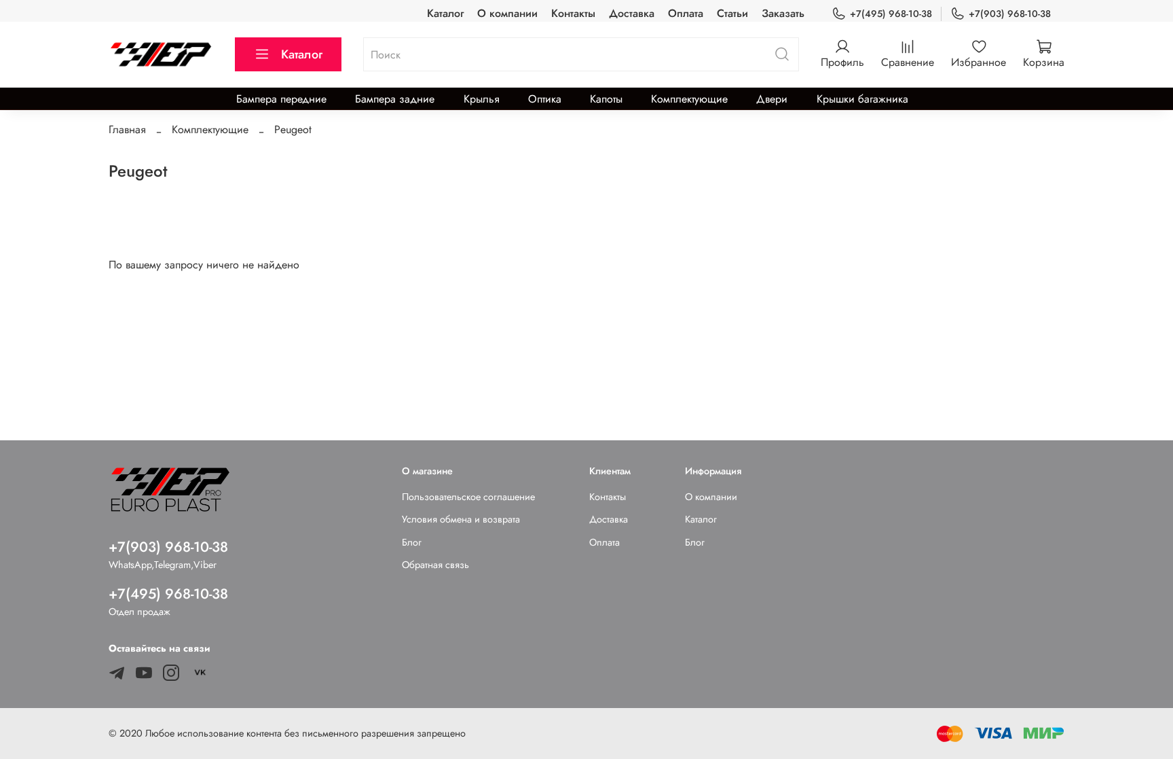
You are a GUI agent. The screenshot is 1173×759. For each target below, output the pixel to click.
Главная (127, 129)
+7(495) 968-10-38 (891, 13)
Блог (412, 542)
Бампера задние (394, 99)
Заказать (783, 13)
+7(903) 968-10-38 (1010, 13)
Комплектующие (689, 99)
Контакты (573, 13)
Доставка (631, 13)
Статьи (732, 13)
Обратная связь (435, 564)
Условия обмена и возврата (461, 519)
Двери (771, 99)
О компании (507, 13)
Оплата (685, 13)
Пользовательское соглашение (468, 497)
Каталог (445, 13)
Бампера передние (281, 99)
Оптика (544, 99)
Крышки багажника (862, 99)
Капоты (606, 99)
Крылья (482, 99)
